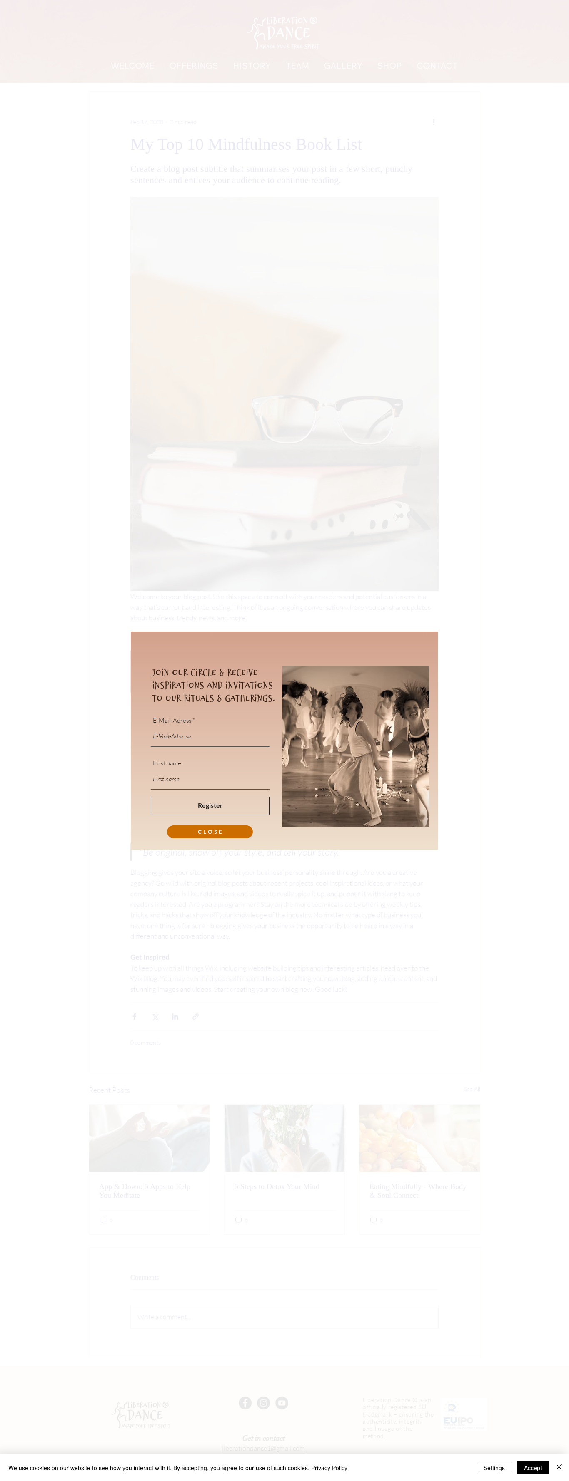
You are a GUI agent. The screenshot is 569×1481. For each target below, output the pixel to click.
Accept (533, 1468)
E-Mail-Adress (172, 720)
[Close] (559, 1467)
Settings (494, 1468)
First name (167, 763)
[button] (210, 831)
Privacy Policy (329, 1468)
